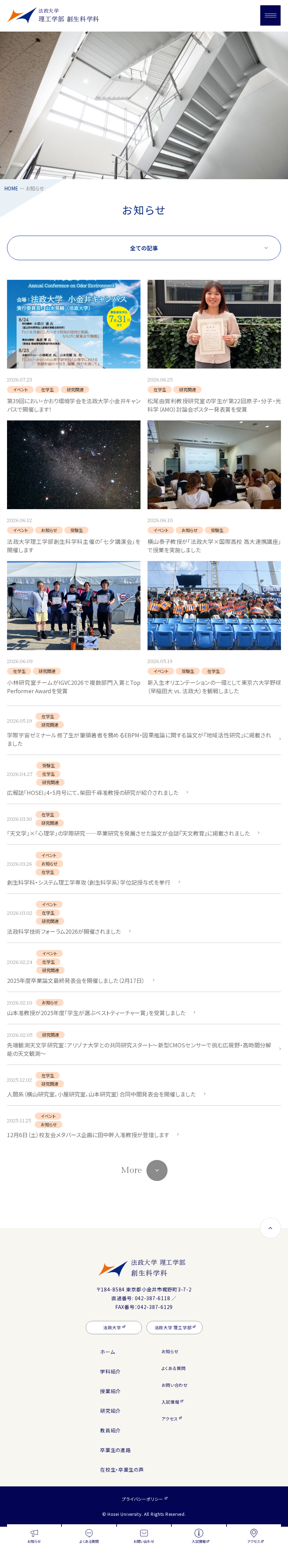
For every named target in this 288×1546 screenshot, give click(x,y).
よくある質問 (174, 1368)
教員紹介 (110, 1430)
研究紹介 (110, 1410)
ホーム (107, 1351)
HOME (11, 188)
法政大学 (112, 1327)
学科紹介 (110, 1371)
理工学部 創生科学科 (68, 15)
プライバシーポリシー (142, 1499)
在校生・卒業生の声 (122, 1469)
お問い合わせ (175, 1385)
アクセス (170, 1419)
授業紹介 (110, 1391)
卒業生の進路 (115, 1449)
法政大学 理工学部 (158, 1267)
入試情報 (170, 1402)
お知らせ (170, 1351)
